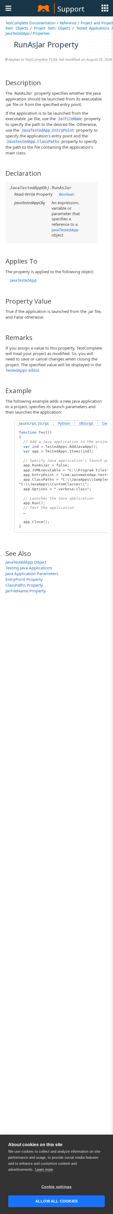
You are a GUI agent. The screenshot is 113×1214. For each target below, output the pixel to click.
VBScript (86, 423)
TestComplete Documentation (30, 23)
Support (70, 9)
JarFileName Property (25, 590)
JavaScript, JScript (34, 423)
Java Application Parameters (31, 573)
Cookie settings (56, 1187)
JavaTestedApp (17, 33)
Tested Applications (92, 28)
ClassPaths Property (24, 585)
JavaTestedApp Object (25, 562)
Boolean (66, 194)
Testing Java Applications (28, 567)
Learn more (44, 1169)
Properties (41, 33)
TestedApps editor (22, 370)
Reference (68, 23)
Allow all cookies (56, 1201)
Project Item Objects (52, 28)
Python (64, 423)
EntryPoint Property (24, 579)
